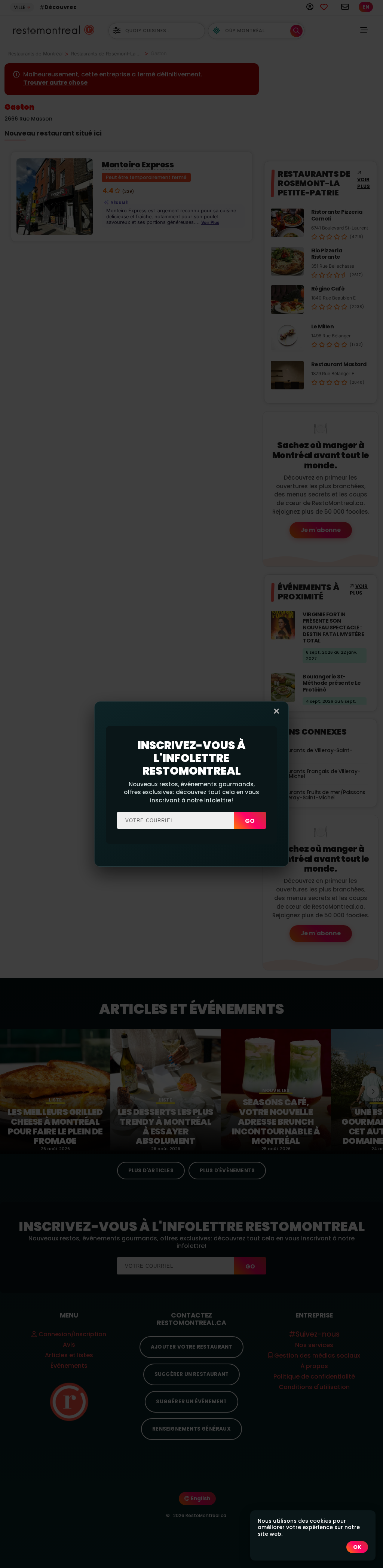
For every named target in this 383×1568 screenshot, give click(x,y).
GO (250, 821)
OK (357, 1547)
